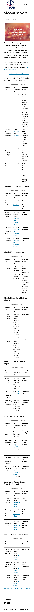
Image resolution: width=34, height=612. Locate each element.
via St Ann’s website (16, 557)
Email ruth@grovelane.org (16, 446)
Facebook (16, 135)
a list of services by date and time (19, 74)
